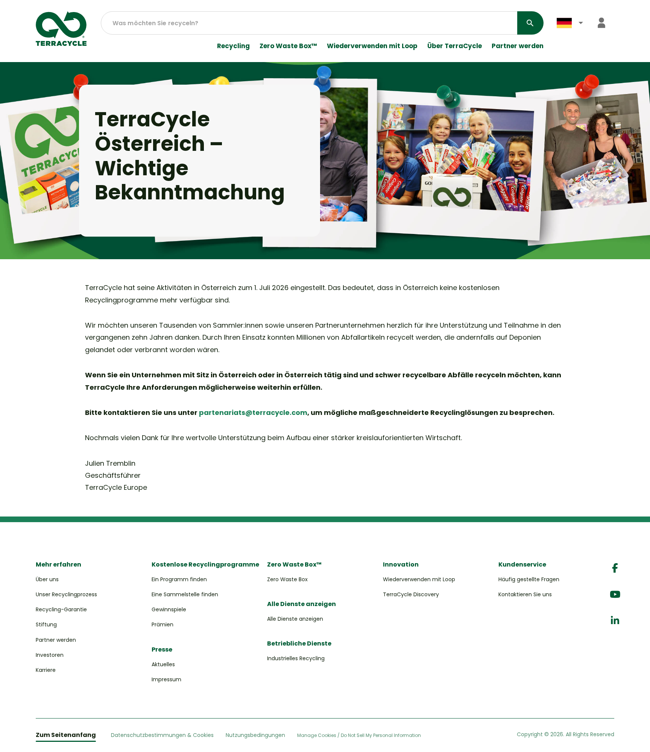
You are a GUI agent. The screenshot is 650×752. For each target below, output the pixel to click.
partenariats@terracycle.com (253, 412)
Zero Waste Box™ (288, 46)
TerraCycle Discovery (411, 594)
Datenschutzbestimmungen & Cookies (162, 735)
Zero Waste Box (287, 579)
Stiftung (46, 624)
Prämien (162, 624)
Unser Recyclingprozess (66, 594)
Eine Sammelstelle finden (185, 594)
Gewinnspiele (169, 609)
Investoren (50, 655)
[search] (530, 23)
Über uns (47, 579)
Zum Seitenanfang (66, 735)
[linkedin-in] (615, 620)
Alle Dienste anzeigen (295, 619)
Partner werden (518, 46)
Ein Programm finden (179, 579)
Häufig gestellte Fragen (528, 579)
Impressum (166, 679)
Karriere (46, 670)
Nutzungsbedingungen (255, 735)
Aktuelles (163, 664)
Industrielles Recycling (296, 658)
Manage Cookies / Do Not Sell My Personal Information (359, 735)
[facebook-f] (615, 568)
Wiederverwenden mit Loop (372, 46)
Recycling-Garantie (61, 609)
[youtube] (615, 594)
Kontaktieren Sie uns (525, 594)
